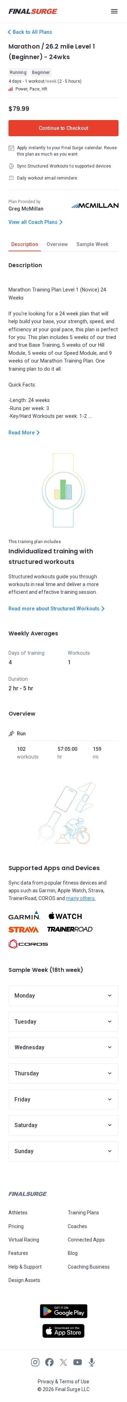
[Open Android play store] (63, 1314)
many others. (81, 898)
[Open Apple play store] (63, 1331)
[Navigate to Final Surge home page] (33, 11)
